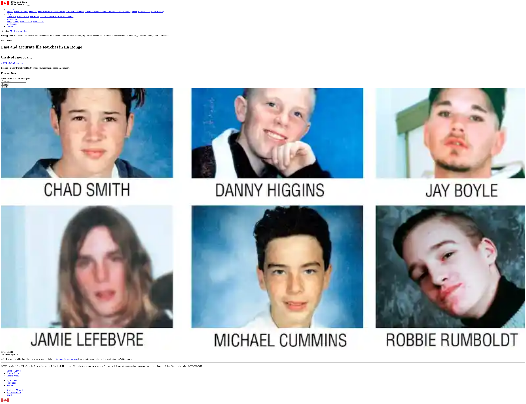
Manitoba (33, 11)
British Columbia (21, 11)
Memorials (44, 16)
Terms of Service (14, 371)
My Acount (11, 24)
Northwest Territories (75, 11)
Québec (134, 11)
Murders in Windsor (18, 31)
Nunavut (100, 11)
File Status (34, 16)
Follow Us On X (14, 392)
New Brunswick (45, 11)
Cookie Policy (13, 376)
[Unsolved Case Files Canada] (14, 4)
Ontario (107, 11)
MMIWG (53, 16)
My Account (12, 380)
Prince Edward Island (120, 11)
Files (9, 14)
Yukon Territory (157, 11)
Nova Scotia (90, 11)
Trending (70, 16)
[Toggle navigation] (28, 5)
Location (10, 9)
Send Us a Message (15, 390)
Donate (10, 26)
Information (12, 19)
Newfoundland (58, 11)
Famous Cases (23, 16)
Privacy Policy (13, 373)
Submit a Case (26, 21)
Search (9, 395)
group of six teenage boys (67, 359)
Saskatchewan (144, 11)
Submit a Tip (38, 21)
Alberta (10, 11)
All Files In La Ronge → (12, 63)
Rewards (62, 16)
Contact (16, 21)
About (9, 21)
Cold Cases (11, 16)
